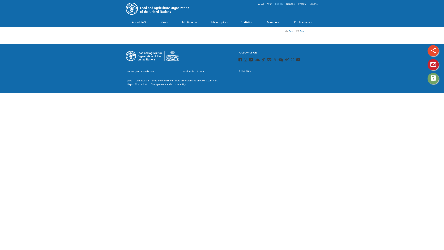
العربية (261, 4)
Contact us (141, 80)
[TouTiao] (269, 59)
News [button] (164, 22)
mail (433, 64)
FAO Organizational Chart (140, 71)
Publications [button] (302, 22)
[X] (275, 59)
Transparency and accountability (168, 84)
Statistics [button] (247, 22)
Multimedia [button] (189, 22)
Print (291, 31)
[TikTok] (263, 59)
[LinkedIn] (249, 60)
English (279, 4)
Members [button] (273, 22)
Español (314, 4)
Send (302, 31)
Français (290, 4)
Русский (302, 4)
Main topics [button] (218, 22)
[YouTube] (296, 60)
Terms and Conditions (161, 80)
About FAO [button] (139, 22)
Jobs (129, 80)
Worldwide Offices (192, 71)
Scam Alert (211, 80)
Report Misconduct (137, 84)
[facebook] (238, 60)
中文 (269, 4)
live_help (433, 78)
